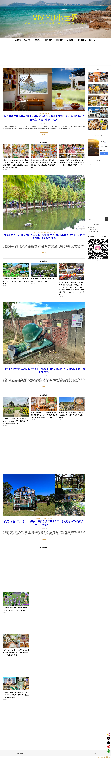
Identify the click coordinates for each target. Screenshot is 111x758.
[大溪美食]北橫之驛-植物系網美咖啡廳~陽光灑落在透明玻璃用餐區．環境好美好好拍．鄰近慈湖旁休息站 (16, 652)
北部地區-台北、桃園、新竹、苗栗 (41, 232)
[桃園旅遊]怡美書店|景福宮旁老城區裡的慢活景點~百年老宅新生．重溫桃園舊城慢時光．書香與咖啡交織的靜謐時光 (44, 415)
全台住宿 (27, 40)
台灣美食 (38, 40)
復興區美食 (41, 113)
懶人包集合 (82, 40)
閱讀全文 (44, 134)
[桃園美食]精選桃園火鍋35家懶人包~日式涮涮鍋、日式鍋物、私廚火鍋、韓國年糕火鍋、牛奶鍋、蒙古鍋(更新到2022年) (71, 162)
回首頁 (18, 40)
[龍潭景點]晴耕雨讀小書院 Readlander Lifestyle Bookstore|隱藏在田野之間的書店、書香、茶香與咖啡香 (15, 421)
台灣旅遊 (70, 40)
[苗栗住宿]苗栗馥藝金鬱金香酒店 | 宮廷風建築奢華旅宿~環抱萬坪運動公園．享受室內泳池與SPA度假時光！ (16, 695)
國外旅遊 (48, 40)
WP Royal (20, 753)
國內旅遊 (52, 232)
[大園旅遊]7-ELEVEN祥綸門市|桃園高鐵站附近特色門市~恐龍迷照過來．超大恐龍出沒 (16, 281)
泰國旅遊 (59, 40)
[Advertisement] (55, 53)
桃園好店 (47, 113)
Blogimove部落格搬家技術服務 (103, 757)
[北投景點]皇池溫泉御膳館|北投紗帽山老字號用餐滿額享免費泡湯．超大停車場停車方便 (71, 415)
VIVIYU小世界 (55, 17)
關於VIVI (92, 40)
